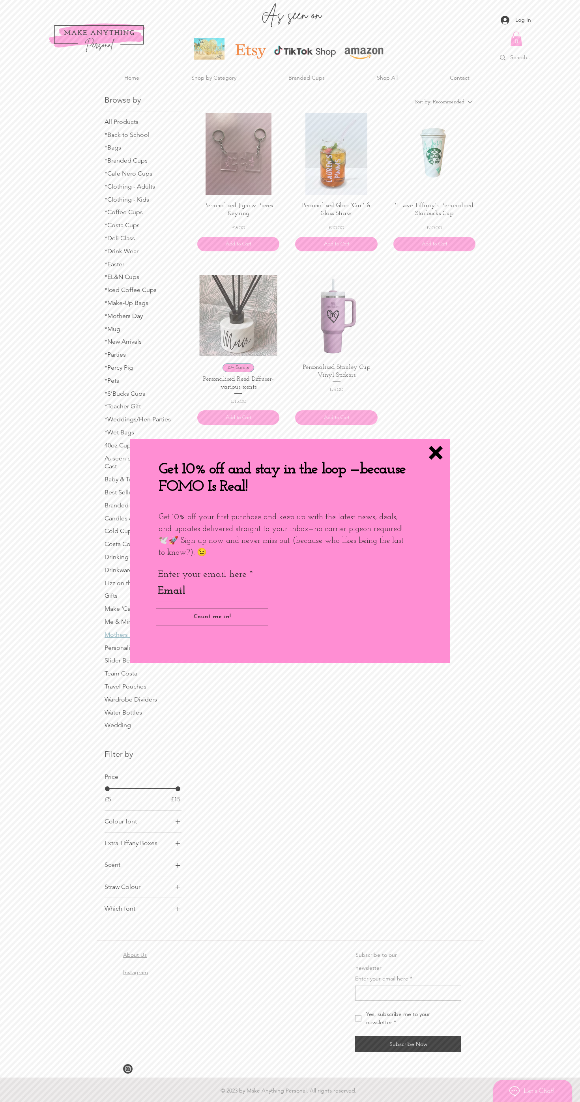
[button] (436, 452)
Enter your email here (202, 574)
